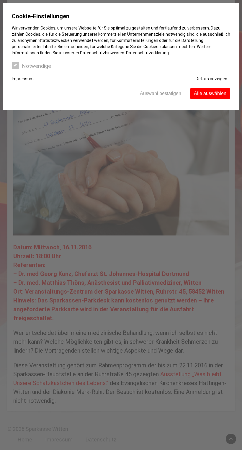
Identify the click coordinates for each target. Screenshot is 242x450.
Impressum (23, 78)
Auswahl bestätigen (160, 93)
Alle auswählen (210, 93)
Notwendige (36, 66)
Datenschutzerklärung (147, 52)
